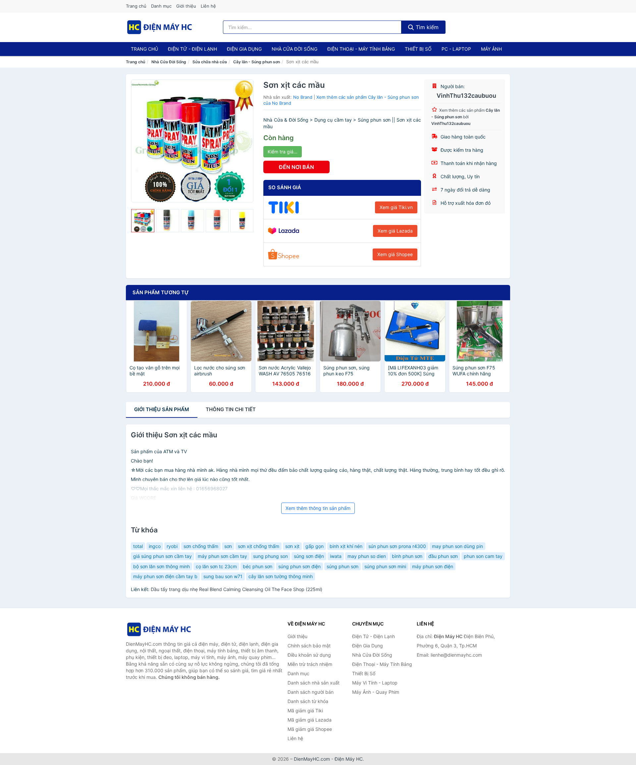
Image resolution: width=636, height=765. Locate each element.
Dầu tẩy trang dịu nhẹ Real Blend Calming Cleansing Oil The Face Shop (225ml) (236, 589)
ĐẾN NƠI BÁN (296, 167)
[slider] (142, 220)
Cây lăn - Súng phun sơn (256, 61)
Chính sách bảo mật (309, 645)
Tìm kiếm (426, 27)
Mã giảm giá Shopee (310, 729)
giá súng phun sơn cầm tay (162, 556)
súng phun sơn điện (299, 566)
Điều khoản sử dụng (309, 655)
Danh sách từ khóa (308, 701)
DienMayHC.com (312, 759)
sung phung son (270, 556)
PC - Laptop (456, 49)
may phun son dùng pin (457, 546)
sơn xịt (292, 546)
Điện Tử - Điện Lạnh (192, 49)
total (138, 546)
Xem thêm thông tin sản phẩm (318, 508)
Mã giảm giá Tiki (305, 710)
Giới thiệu (186, 6)
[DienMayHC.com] (159, 27)
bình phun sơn (407, 556)
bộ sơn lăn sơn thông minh (161, 566)
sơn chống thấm (201, 546)
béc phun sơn (257, 566)
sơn (228, 546)
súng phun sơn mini (385, 566)
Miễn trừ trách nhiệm (310, 664)
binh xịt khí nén (346, 546)
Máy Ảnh (491, 49)
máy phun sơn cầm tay (222, 556)
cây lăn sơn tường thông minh (280, 576)
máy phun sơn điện (432, 566)
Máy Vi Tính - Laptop (375, 682)
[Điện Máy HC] (159, 629)
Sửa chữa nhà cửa (209, 61)
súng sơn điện (309, 556)
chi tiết (231, 409)
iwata (336, 556)
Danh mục (161, 6)
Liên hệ (208, 6)
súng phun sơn (342, 566)
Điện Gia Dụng (244, 49)
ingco (155, 546)
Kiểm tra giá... (282, 151)
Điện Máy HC (349, 759)
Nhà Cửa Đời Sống (294, 49)
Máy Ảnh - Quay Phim (375, 692)
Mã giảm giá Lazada (310, 720)
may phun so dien (366, 556)
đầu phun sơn (443, 556)
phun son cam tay (483, 556)
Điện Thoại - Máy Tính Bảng (361, 49)
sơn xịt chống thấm (258, 546)
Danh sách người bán (311, 692)
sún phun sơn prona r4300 (397, 546)
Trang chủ (136, 6)
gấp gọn (314, 546)
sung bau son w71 (222, 576)
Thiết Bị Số (418, 49)
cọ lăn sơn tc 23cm (216, 566)
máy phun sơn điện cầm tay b (165, 576)
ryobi (172, 546)
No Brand (302, 97)
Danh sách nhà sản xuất (314, 682)
